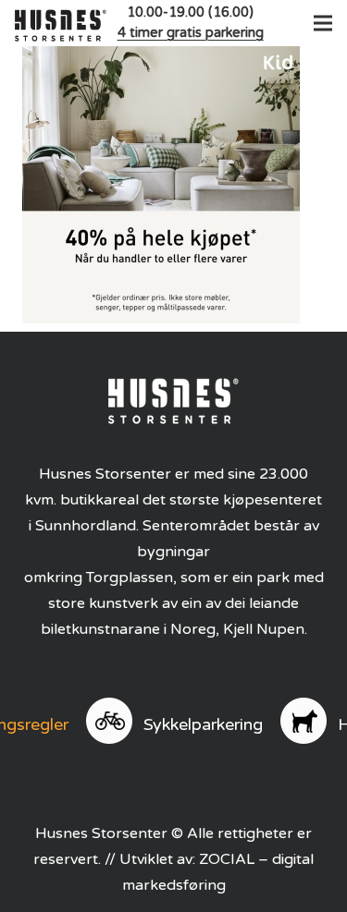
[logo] (60, 23)
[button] (319, 23)
